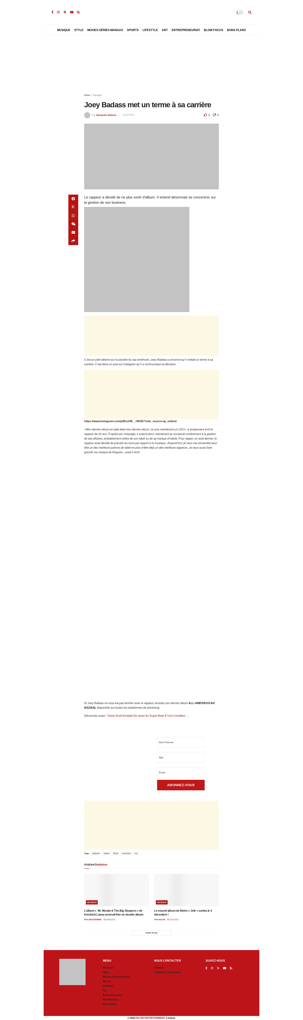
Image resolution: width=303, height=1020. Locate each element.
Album (96, 853)
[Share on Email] (73, 232)
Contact (159, 967)
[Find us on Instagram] (58, 12)
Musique (63, 30)
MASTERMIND (95, 919)
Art (165, 30)
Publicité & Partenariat (167, 972)
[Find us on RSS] (78, 12)
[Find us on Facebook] (52, 12)
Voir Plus (151, 933)
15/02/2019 (128, 115)
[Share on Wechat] (73, 224)
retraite (126, 853)
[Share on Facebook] (73, 199)
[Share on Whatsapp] (73, 215)
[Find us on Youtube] (71, 12)
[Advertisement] (151, 65)
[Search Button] (249, 12)
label (106, 853)
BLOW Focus (213, 30)
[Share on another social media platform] (73, 241)
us (136, 853)
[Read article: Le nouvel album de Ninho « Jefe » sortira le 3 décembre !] (186, 890)
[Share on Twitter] (73, 207)
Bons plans (110, 1004)
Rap (115, 853)
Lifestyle (150, 30)
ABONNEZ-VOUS (181, 785)
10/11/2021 (174, 919)
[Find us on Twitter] (64, 12)
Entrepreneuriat (186, 30)
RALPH (162, 919)
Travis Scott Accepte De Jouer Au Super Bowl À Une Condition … (147, 716)
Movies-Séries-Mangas (105, 30)
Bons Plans (236, 30)
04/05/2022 (110, 919)
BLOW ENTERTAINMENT (150, 1017)
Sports (133, 30)
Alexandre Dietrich (106, 115)
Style (78, 30)
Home (87, 95)
